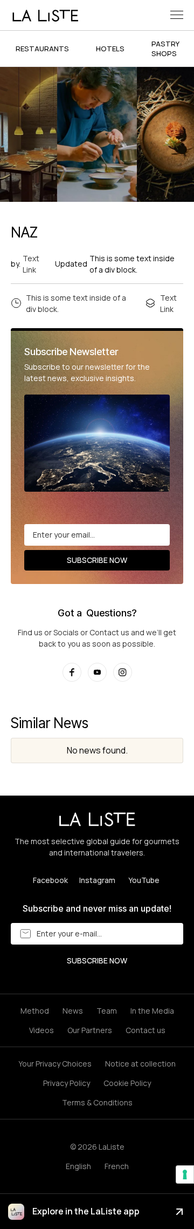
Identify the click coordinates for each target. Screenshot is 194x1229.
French (117, 1166)
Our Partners (89, 1030)
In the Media (152, 1011)
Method (34, 1011)
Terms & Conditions (97, 1102)
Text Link (31, 264)
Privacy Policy (66, 1083)
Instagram (97, 880)
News (73, 1011)
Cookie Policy (127, 1083)
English (78, 1166)
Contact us (145, 1030)
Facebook (50, 880)
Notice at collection (140, 1063)
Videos (41, 1030)
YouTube (144, 880)
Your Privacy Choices (55, 1063)
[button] (176, 15)
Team (106, 1011)
